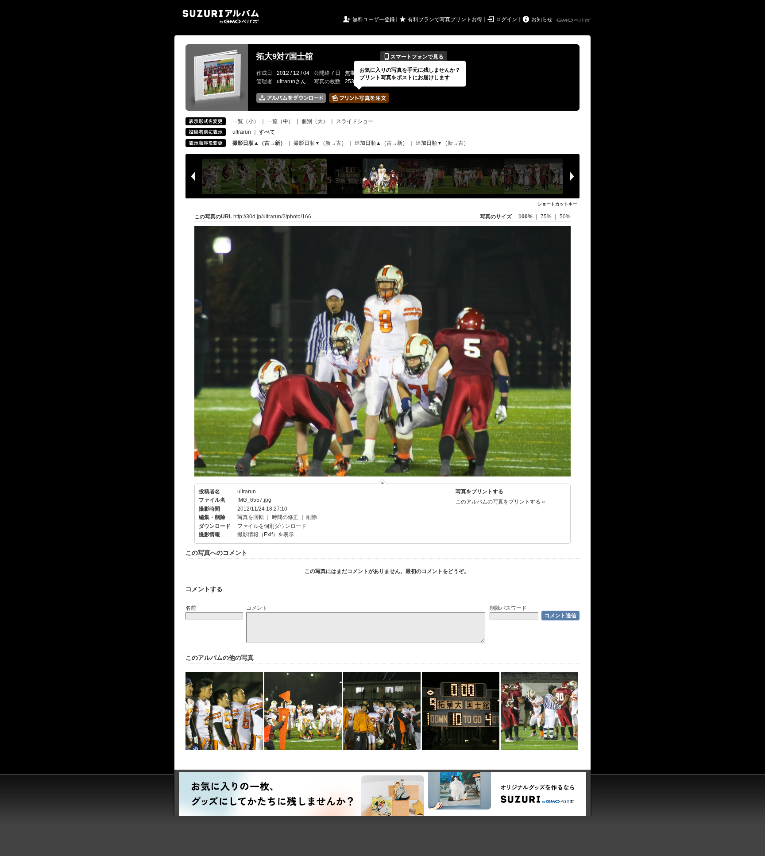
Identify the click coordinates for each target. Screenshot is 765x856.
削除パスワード (508, 608)
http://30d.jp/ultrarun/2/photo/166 (272, 216)
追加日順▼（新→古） (442, 143)
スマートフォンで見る (414, 56)
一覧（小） (245, 121)
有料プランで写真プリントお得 (445, 19)
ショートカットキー (557, 203)
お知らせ (541, 19)
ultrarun (241, 132)
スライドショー (354, 121)
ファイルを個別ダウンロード (271, 526)
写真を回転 (250, 517)
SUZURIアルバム (220, 16)
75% (547, 216)
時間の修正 (285, 517)
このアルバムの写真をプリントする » (500, 502)
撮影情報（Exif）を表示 (265, 534)
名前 (190, 608)
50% (565, 216)
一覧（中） (280, 121)
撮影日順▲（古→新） (259, 143)
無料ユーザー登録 (373, 19)
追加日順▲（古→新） (381, 143)
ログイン (506, 19)
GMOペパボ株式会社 (574, 20)
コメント (256, 608)
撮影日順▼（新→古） (320, 143)
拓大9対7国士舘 (284, 56)
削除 (311, 517)
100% (525, 216)
